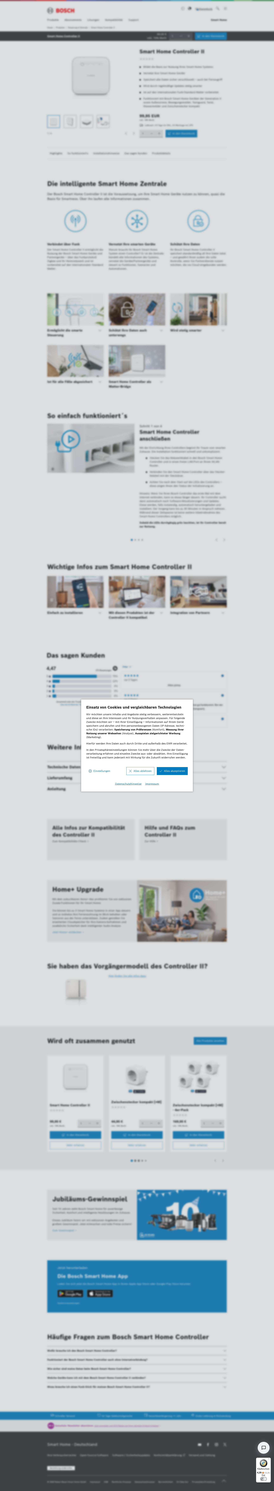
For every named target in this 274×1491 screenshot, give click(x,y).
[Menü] (269, 1459)
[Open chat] (264, 1448)
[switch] (263, 1479)
